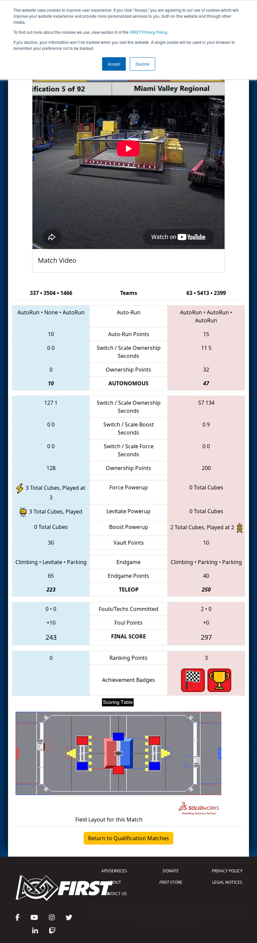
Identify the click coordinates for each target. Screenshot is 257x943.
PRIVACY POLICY (227, 871)
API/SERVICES (114, 871)
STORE (170, 882)
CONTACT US (114, 893)
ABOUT (114, 882)
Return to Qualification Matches (128, 838)
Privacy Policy (148, 32)
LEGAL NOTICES (227, 882)
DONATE (171, 871)
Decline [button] (143, 64)
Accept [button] (114, 64)
